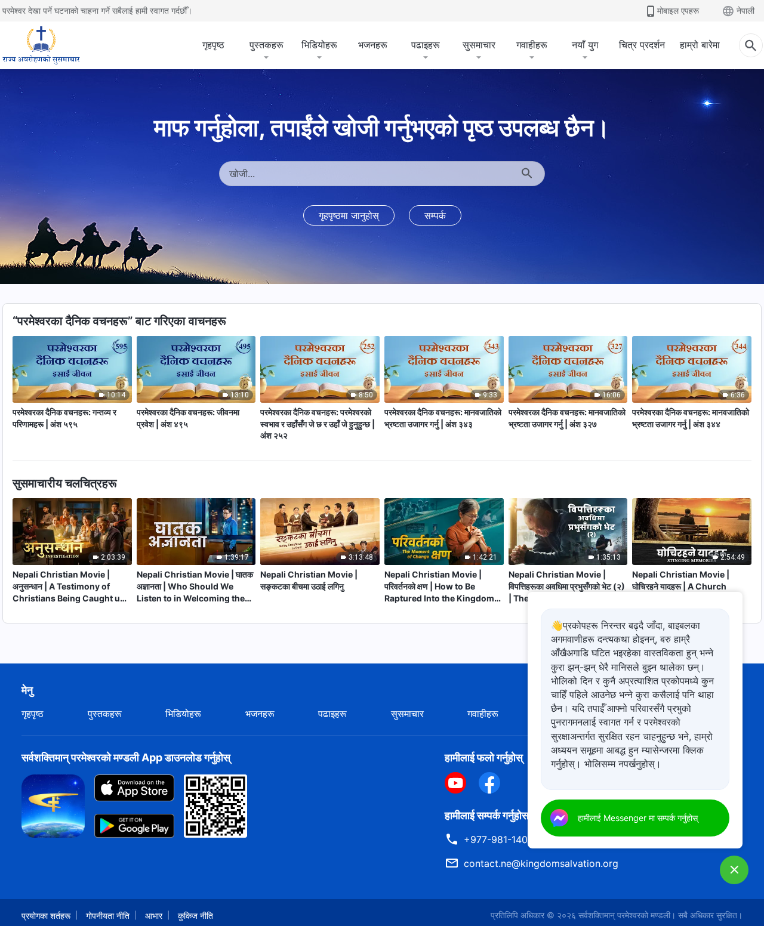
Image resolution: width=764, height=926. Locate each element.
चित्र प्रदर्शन (642, 45)
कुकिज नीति (195, 915)
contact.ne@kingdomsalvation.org (541, 863)
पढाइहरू (425, 45)
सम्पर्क (435, 215)
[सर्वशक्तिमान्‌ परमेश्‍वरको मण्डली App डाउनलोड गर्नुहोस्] (53, 805)
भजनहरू (372, 45)
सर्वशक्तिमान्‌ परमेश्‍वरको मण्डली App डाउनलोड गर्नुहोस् (125, 757)
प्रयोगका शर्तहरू (45, 915)
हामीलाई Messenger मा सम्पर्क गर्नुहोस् (638, 818)
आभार (153, 915)
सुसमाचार (479, 45)
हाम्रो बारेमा (700, 45)
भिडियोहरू (319, 45)
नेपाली (745, 10)
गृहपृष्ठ (213, 45)
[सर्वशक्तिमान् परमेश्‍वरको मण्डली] (41, 45)
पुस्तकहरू (266, 45)
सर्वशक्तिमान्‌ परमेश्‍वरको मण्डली (624, 915)
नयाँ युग (585, 45)
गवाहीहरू (531, 45)
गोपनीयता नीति (108, 915)
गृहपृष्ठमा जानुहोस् (349, 215)
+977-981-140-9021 (509, 839)
